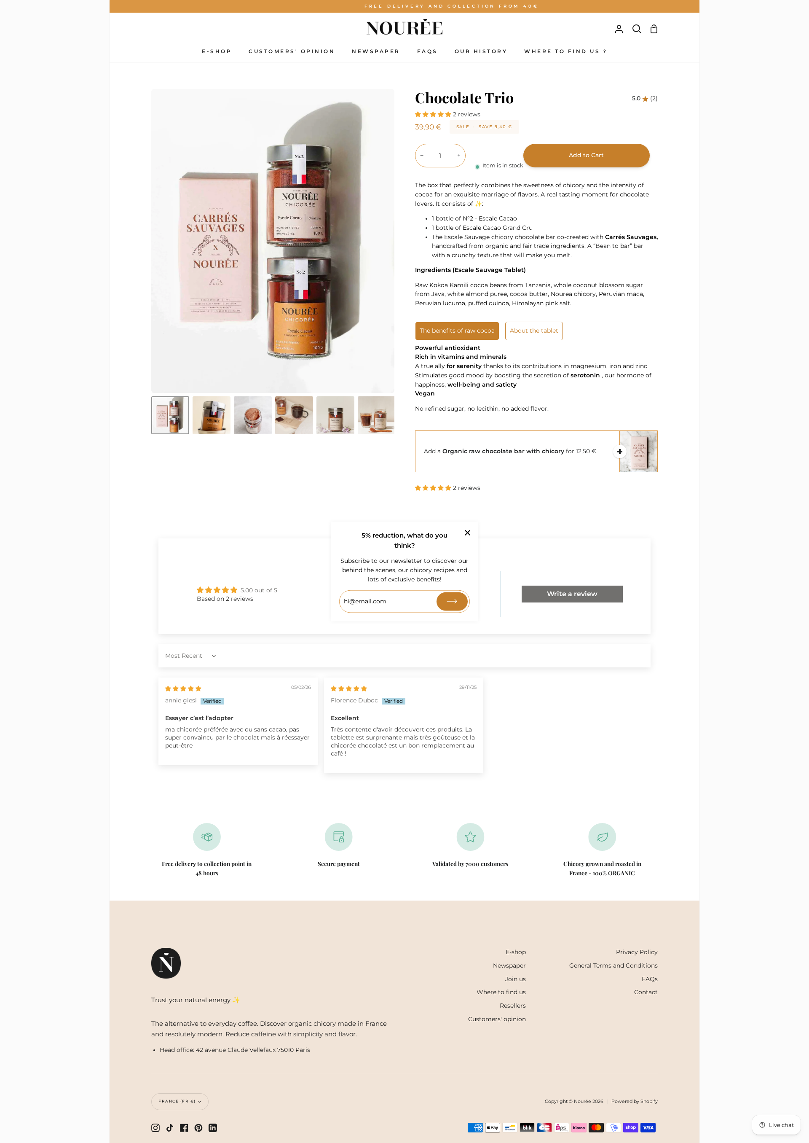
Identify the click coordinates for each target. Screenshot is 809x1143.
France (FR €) (177, 1101)
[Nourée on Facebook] (184, 1128)
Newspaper (509, 965)
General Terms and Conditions (613, 965)
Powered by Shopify (634, 1101)
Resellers (513, 1005)
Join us (515, 979)
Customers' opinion (497, 1019)
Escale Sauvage (467, 237)
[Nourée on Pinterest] (198, 1128)
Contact (646, 992)
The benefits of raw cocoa (457, 330)
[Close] (467, 532)
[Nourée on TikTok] (170, 1128)
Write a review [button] (572, 594)
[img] (183, 688)
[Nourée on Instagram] (155, 1128)
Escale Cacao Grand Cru (498, 227)
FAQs (650, 979)
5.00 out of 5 (259, 590)
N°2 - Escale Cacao (490, 218)
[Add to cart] (620, 451)
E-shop (516, 952)
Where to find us (501, 992)
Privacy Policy (637, 952)
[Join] (452, 601)
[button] (434, 114)
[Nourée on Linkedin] (213, 1128)
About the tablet (534, 330)
